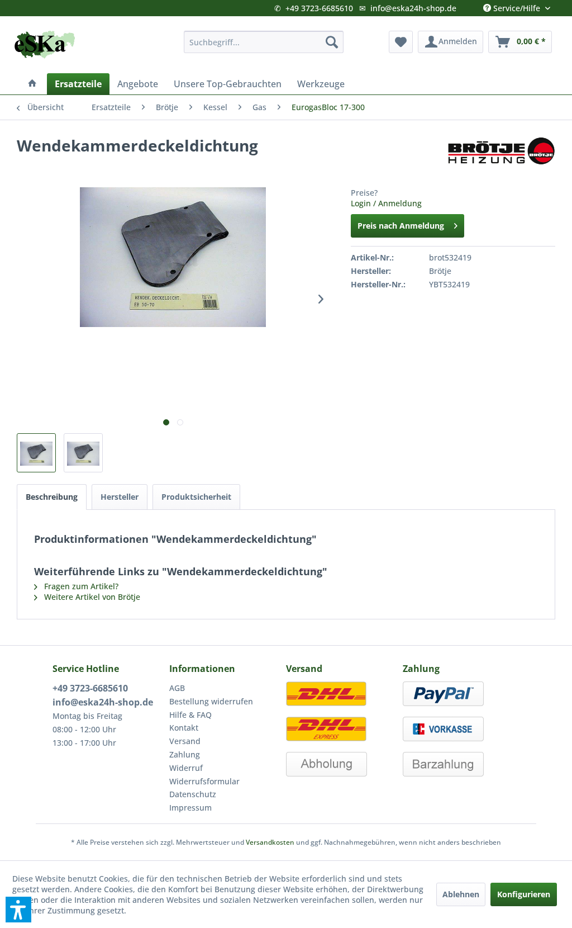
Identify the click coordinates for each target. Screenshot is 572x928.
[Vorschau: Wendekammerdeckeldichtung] (36, 452)
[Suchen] (332, 42)
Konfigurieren (523, 894)
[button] (18, 909)
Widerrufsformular (204, 781)
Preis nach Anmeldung (401, 225)
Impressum (190, 807)
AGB (177, 688)
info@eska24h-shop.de (413, 8)
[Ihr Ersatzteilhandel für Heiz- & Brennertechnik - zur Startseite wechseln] (45, 45)
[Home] (32, 83)
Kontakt (183, 727)
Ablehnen (460, 894)
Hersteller (120, 496)
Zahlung (184, 754)
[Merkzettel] (401, 42)
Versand (185, 741)
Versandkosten (270, 842)
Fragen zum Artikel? (80, 586)
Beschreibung (52, 496)
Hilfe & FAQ (190, 714)
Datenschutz (192, 794)
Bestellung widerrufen (211, 701)
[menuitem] (264, 42)
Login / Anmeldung (386, 203)
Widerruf (186, 768)
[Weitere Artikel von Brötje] (501, 156)
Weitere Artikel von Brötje (91, 596)
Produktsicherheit (196, 496)
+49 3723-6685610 (319, 8)
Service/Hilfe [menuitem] (516, 5)
